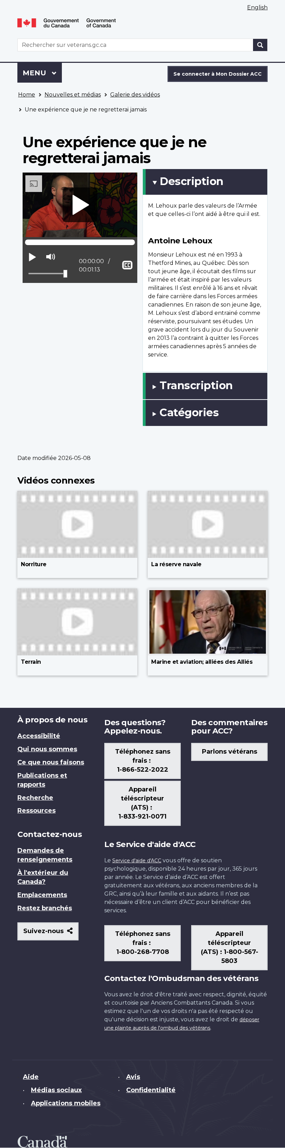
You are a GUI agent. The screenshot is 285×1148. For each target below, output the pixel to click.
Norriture (34, 564)
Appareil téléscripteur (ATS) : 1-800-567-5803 (229, 947)
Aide (31, 1077)
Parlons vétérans (229, 751)
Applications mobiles (65, 1103)
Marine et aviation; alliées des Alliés (201, 662)
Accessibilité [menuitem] (38, 736)
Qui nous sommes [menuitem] (47, 749)
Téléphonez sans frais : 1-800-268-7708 (142, 943)
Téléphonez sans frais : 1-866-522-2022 (142, 760)
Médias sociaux (56, 1090)
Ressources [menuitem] (36, 810)
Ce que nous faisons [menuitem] (50, 762)
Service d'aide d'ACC (136, 860)
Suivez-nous (51, 933)
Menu (42, 73)
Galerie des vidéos (135, 94)
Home (26, 94)
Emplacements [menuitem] (42, 895)
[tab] (205, 182)
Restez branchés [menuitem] (44, 908)
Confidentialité (151, 1090)
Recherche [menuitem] (35, 798)
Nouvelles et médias (72, 94)
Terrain (31, 662)
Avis (133, 1077)
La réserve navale (176, 564)
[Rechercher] (260, 45)
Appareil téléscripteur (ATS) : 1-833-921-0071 (142, 803)
